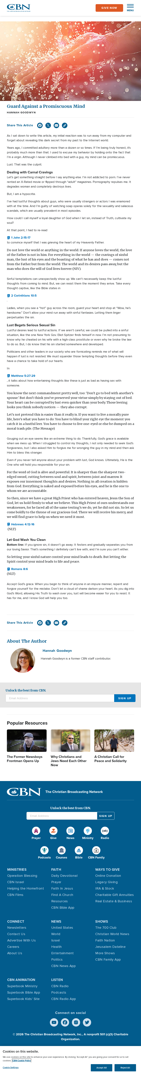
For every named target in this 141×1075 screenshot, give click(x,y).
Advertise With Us (21, 940)
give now (109, 8)
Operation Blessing (22, 876)
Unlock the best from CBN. (26, 690)
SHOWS (101, 921)
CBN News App (63, 966)
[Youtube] (54, 1022)
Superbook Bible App (23, 992)
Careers (13, 947)
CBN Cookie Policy (21, 1060)
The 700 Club (105, 928)
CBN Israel (15, 882)
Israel (55, 940)
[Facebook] (40, 125)
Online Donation (108, 876)
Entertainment (62, 953)
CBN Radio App (63, 999)
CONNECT (15, 921)
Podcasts (58, 992)
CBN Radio (60, 986)
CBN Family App (108, 960)
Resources (59, 901)
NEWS (56, 921)
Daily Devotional (64, 876)
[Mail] (56, 125)
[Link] (64, 125)
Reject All (125, 1067)
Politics (57, 960)
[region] (70, 1060)
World (55, 934)
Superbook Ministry (22, 986)
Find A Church (62, 895)
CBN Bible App (62, 908)
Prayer (56, 882)
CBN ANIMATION (21, 979)
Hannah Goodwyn (21, 112)
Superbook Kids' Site (23, 999)
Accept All (101, 1067)
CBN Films (15, 895)
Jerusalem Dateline (110, 947)
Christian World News (112, 934)
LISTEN (57, 979)
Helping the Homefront (25, 888)
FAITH (56, 869)
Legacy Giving (106, 882)
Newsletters (16, 928)
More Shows (105, 953)
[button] (128, 8)
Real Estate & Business (113, 901)
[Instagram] (76, 1022)
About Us (14, 953)
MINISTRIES (17, 869)
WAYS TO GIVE (107, 869)
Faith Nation (105, 940)
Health (56, 947)
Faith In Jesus (62, 888)
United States (62, 928)
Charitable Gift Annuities (114, 895)
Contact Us (16, 934)
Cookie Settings (11, 1067)
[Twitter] (48, 125)
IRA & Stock (104, 888)
